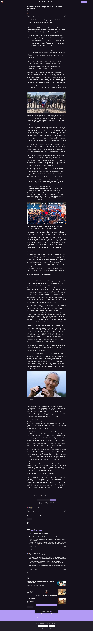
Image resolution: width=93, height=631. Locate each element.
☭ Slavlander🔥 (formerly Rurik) (35, 12)
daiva (30, 529)
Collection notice (54, 623)
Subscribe (84, 1)
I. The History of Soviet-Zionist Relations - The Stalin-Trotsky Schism (41, 582)
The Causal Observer (33, 553)
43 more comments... (30, 572)
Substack (41, 628)
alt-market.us (35, 540)
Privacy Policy (54, 608)
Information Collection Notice (46, 608)
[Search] (77, 2)
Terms (49, 623)
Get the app (52, 626)
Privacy (46, 623)
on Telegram (54, 132)
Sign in (89, 1)
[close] (57, 590)
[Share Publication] (80, 2)
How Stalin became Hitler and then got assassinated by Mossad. (39, 584)
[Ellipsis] (65, 529)
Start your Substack (43, 626)
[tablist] (31, 519)
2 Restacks (39, 507)
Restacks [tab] (34, 519)
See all (29, 607)
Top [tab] (28, 578)
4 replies (32, 549)
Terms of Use (52, 607)
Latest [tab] (31, 578)
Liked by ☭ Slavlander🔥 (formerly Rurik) (36, 530)
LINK (31, 31)
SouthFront (29, 25)
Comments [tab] (29, 519)
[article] (46, 584)
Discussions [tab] (35, 578)
